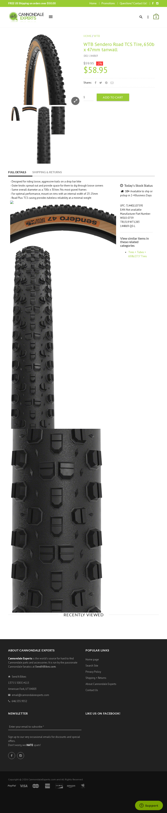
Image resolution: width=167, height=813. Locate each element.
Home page (92, 659)
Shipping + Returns (96, 678)
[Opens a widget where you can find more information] (149, 806)
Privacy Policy (93, 671)
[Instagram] (157, 3)
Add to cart (113, 97)
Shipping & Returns (47, 172)
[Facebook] (152, 3)
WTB (97, 36)
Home (93, 3)
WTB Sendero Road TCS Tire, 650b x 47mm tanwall (119, 47)
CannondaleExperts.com (42, 779)
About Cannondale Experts (101, 684)
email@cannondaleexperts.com (30, 695)
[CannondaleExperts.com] (26, 17)
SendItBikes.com (45, 666)
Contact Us (92, 690)
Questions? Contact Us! (133, 3)
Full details (17, 172)
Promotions (108, 3)
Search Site (92, 665)
